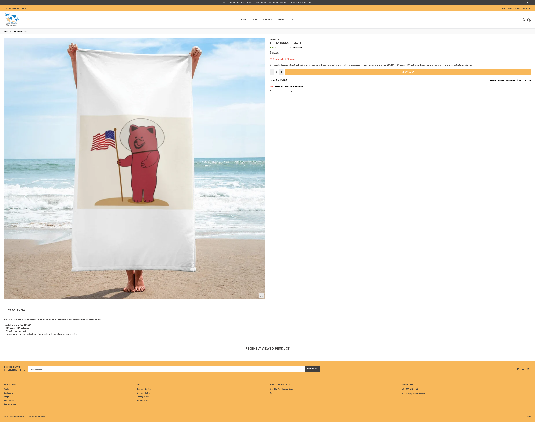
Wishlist (526, 8)
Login (503, 8)
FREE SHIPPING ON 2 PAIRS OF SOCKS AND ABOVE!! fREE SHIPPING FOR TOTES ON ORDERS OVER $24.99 (267, 3)
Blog (292, 19)
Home (243, 19)
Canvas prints (10, 404)
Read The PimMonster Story (281, 389)
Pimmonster (275, 39)
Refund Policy (143, 400)
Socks (254, 19)
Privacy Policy (143, 396)
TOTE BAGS (267, 19)
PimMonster (14, 369)
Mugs (6, 396)
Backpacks (8, 393)
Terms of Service (144, 389)
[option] (134, 168)
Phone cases (9, 400)
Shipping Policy (143, 393)
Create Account (514, 8)
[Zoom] (261, 295)
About (281, 19)
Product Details (16, 310)
